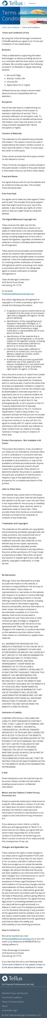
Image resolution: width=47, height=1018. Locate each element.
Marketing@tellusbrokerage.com (19, 294)
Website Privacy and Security (15, 993)
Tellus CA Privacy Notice (13, 1001)
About (4, 1006)
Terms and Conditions (11, 27)
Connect (32, 3)
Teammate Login (9, 1010)
